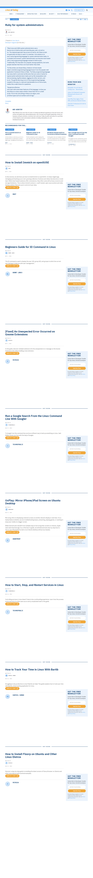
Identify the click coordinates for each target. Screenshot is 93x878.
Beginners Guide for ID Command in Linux (33, 133)
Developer (43, 14)
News (11, 14)
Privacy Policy (72, 61)
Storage (73, 14)
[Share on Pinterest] (85, 19)
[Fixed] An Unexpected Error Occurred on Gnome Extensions (57, 133)
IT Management (20, 14)
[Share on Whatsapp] (87, 19)
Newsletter (80, 10)
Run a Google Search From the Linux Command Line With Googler (77, 134)
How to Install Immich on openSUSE (13, 133)
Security (51, 14)
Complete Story (11, 187)
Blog (80, 14)
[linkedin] (69, 10)
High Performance (62, 14)
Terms (83, 60)
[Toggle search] (87, 10)
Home (6, 19)
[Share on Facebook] (80, 19)
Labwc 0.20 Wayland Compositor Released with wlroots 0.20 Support (76, 94)
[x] (72, 10)
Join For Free (77, 54)
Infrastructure (32, 14)
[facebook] (66, 10)
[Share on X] (83, 19)
